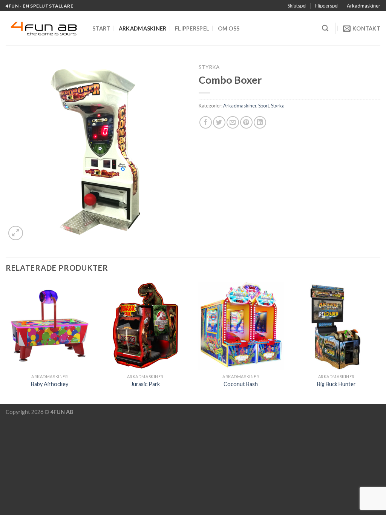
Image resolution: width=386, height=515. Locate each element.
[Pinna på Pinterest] (246, 122)
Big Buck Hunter (336, 384)
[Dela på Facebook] (205, 122)
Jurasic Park (145, 384)
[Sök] (325, 28)
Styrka (209, 67)
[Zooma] (15, 233)
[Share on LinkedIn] (260, 122)
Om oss (229, 28)
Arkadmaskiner (363, 6)
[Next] (380, 342)
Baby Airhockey (49, 384)
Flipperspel (327, 6)
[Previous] (6, 342)
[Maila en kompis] (233, 122)
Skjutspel (297, 6)
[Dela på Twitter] (219, 122)
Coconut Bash (241, 384)
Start (101, 28)
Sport (263, 106)
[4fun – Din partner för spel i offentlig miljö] (43, 28)
